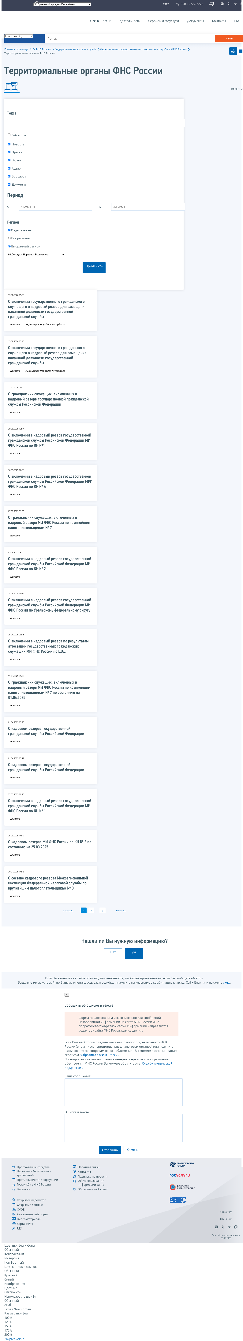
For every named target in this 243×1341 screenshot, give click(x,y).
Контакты (219, 21)
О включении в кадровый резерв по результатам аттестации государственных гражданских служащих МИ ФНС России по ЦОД (48, 646)
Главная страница (16, 49)
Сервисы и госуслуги (163, 21)
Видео (16, 160)
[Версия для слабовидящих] (167, 4)
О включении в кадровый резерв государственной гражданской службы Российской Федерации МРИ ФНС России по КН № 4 (50, 481)
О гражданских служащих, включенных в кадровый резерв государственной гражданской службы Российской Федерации (48, 399)
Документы (195, 21)
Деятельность (130, 21)
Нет (113, 952)
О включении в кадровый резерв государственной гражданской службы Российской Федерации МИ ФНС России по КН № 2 (49, 564)
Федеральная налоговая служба (75, 49)
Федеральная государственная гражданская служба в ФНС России (143, 49)
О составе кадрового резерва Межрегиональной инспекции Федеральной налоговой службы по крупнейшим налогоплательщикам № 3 (48, 883)
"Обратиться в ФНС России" (100, 1055)
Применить (94, 266)
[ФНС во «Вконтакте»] (222, 4)
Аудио (16, 168)
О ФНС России (100, 21)
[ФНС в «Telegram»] (235, 4)
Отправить (110, 1150)
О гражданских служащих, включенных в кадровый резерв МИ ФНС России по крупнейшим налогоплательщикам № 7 (49, 523)
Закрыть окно (14, 1339)
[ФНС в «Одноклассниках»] (228, 4)
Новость (18, 144)
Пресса (17, 152)
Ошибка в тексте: (77, 1112)
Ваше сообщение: (78, 1076)
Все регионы (20, 238)
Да (134, 952)
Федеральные (21, 230)
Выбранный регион (25, 246)
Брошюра (19, 176)
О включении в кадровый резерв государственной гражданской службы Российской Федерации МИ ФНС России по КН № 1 (49, 806)
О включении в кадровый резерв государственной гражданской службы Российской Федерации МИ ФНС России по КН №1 (49, 440)
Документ (19, 184)
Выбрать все (19, 135)
